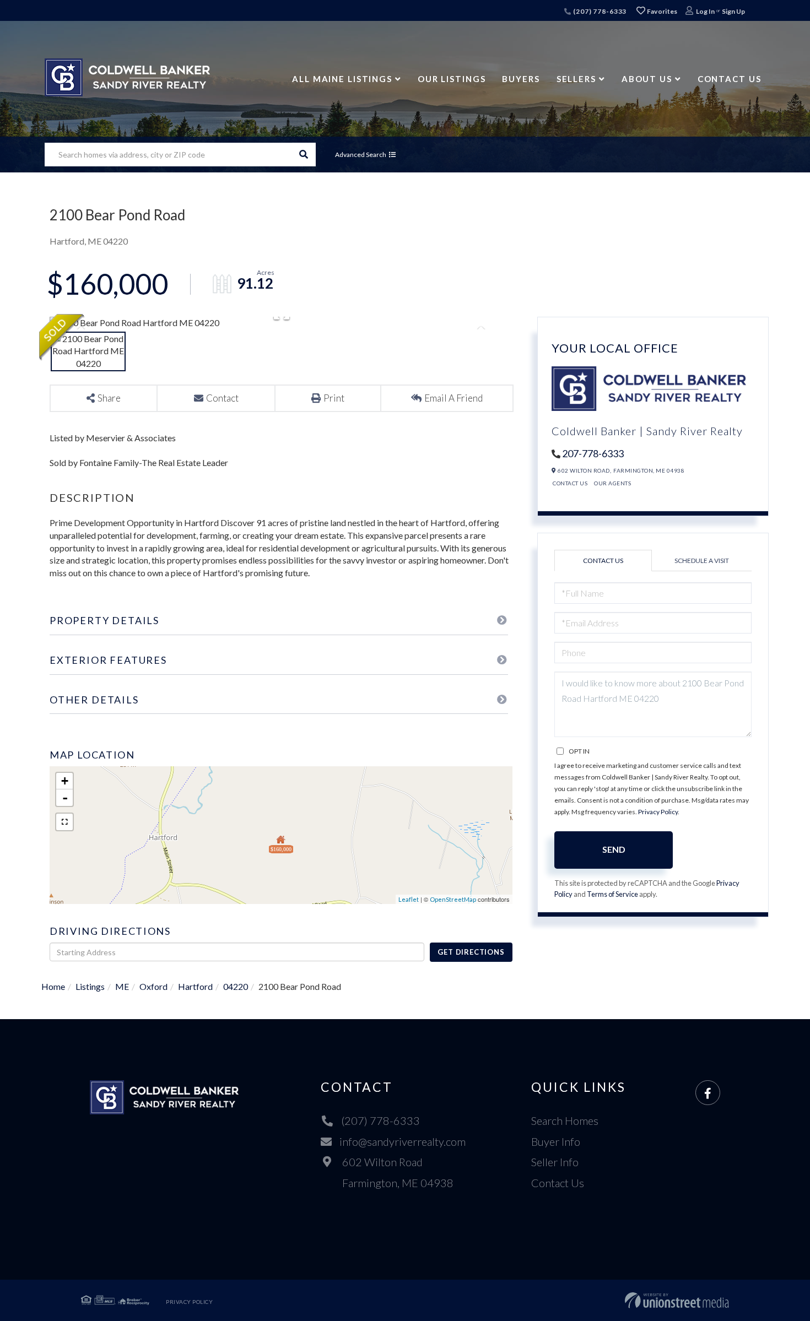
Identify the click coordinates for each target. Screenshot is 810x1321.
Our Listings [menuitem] (452, 79)
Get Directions (471, 952)
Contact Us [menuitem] (730, 79)
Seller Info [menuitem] (555, 1161)
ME (122, 986)
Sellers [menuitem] (576, 79)
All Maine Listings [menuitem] (342, 79)
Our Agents (612, 483)
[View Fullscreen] (64, 822)
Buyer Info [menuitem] (555, 1141)
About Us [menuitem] (647, 79)
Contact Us (570, 483)
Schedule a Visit (701, 560)
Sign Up (733, 11)
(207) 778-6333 (599, 11)
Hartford (195, 986)
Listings (90, 986)
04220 (235, 986)
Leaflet (408, 899)
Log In (705, 11)
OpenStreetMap (453, 899)
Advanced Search (360, 154)
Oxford (153, 986)
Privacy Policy (658, 812)
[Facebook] (708, 1093)
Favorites (662, 11)
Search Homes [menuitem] (564, 1120)
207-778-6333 (593, 453)
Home (53, 986)
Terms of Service (612, 894)
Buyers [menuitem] (520, 79)
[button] (304, 154)
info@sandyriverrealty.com (402, 1141)
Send (613, 849)
